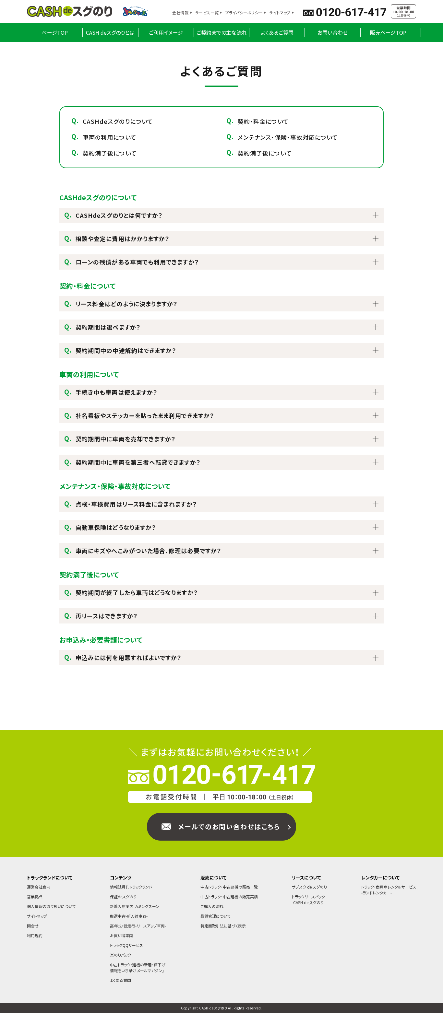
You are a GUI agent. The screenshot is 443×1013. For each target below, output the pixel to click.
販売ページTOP (388, 32)
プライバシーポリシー (244, 13)
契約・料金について (263, 121)
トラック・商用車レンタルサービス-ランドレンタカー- (388, 889)
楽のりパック (120, 955)
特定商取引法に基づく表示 (223, 925)
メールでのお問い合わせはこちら (229, 826)
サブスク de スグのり (309, 887)
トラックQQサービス (126, 945)
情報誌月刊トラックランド (131, 887)
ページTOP (55, 32)
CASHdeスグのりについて (118, 121)
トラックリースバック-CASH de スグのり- (308, 899)
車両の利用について (110, 137)
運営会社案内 (38, 887)
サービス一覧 (207, 13)
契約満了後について (110, 153)
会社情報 (180, 13)
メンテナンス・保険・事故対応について (288, 137)
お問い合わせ (332, 32)
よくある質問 (120, 980)
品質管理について (215, 916)
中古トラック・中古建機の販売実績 (229, 896)
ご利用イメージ (166, 32)
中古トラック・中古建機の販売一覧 (229, 887)
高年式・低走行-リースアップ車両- (138, 925)
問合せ (33, 925)
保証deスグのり (123, 896)
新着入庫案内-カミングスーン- (135, 906)
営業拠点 (34, 896)
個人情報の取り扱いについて (51, 906)
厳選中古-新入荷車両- (129, 916)
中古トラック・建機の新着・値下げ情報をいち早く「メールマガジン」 (137, 967)
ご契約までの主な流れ (222, 32)
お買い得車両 (121, 935)
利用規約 (34, 935)
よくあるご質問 (277, 32)
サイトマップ (280, 13)
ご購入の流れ (211, 906)
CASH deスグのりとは (110, 32)
